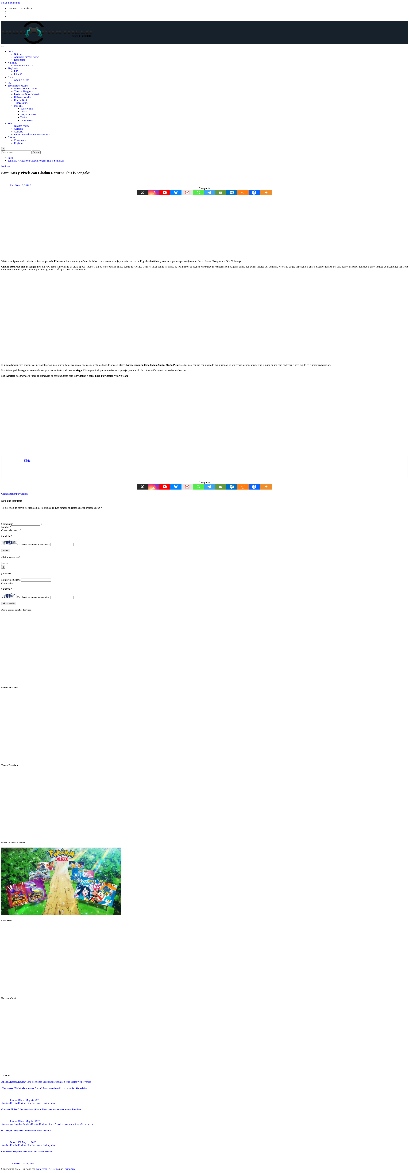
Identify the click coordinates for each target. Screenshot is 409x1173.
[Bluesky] (175, 192)
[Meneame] (243, 192)
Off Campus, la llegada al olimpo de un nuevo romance (26, 1130)
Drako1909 (15, 1142)
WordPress (41, 1169)
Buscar (36, 152)
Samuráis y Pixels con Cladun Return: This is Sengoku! (36, 160)
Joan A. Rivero (17, 1100)
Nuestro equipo (22, 125)
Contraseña (7, 583)
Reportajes (19, 59)
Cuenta (11, 137)
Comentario (7, 524)
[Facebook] (254, 192)
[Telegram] (209, 192)
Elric (12, 185)
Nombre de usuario (11, 579)
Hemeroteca (26, 120)
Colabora (18, 128)
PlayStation (13, 68)
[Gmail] (187, 192)
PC (9, 82)
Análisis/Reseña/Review (26, 57)
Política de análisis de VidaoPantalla (32, 134)
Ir (3, 567)
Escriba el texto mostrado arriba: (33, 544)
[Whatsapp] (198, 192)
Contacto (18, 131)
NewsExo (54, 1169)
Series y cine (26, 108)
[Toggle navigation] (2, 46)
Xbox (10, 77)
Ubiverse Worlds (22, 97)
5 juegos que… (21, 103)
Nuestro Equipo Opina (25, 88)
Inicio (10, 51)
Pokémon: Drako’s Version (27, 94)
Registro (18, 143)
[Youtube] (164, 192)
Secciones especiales (18, 85)
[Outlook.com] (231, 192)
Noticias (18, 54)
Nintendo (12, 62)
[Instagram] (153, 192)
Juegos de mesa (28, 114)
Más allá (18, 105)
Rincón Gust (20, 100)
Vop (10, 123)
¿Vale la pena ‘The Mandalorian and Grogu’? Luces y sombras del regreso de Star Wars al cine (44, 1088)
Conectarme (20, 140)
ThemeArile (69, 1169)
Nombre (6, 527)
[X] (142, 192)
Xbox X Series (21, 80)
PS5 (16, 71)
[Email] (220, 192)
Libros (23, 111)
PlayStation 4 (23, 493)
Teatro (23, 117)
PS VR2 (18, 74)
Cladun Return (8, 493)
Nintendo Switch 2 (23, 65)
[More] (266, 192)
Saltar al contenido (10, 2)
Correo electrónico (11, 530)
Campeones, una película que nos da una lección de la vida (27, 1151)
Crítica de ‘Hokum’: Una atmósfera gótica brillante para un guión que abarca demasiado (41, 1109)
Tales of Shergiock (23, 91)
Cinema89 (15, 1163)
